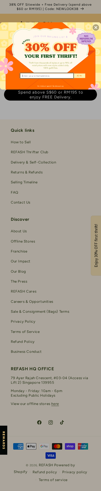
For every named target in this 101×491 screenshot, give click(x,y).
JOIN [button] (79, 75)
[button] (96, 27)
